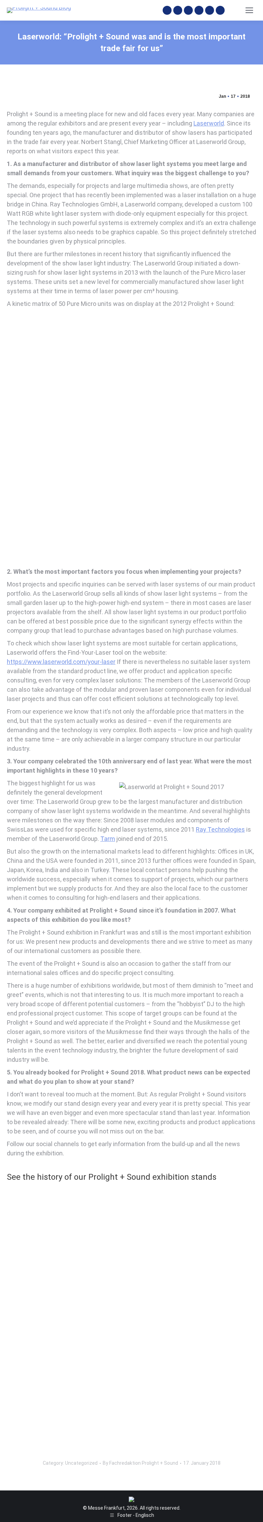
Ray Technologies (220, 829)
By (140, 1463)
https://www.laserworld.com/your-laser (61, 661)
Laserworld (208, 123)
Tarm (107, 838)
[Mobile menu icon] (249, 10)
